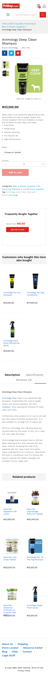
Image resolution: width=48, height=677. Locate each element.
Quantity (5, 160)
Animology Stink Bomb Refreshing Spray (11, 343)
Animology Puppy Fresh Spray (34, 606)
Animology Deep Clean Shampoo (21, 192)
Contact (27, 651)
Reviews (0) (24, 379)
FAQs (15, 651)
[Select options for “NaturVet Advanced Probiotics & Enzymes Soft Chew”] (11, 601)
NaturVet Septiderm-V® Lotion (10, 511)
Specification (34, 374)
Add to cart (15, 172)
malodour (6, 407)
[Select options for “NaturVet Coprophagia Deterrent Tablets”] (35, 504)
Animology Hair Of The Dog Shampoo (35, 558)
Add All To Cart (17, 230)
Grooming (6, 189)
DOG (38, 186)
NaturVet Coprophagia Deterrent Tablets (35, 511)
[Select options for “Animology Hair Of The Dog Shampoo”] (35, 553)
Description (12, 374)
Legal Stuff (8, 655)
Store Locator (10, 647)
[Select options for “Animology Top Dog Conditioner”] (35, 288)
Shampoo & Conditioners (23, 189)
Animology (13, 48)
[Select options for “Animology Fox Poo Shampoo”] (11, 288)
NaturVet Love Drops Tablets (9, 558)
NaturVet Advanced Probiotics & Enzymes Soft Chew (9, 610)
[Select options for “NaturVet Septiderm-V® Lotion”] (11, 504)
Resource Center (33, 647)
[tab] (12, 375)
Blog (4, 651)
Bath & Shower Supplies (24, 186)
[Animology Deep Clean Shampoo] (4, 53)
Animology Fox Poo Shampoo (11, 293)
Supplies (40, 189)
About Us (7, 644)
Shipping (23, 644)
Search (43, 15)
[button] (11, 336)
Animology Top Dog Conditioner (35, 293)
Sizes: (4, 147)
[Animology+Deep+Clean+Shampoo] (11, 53)
